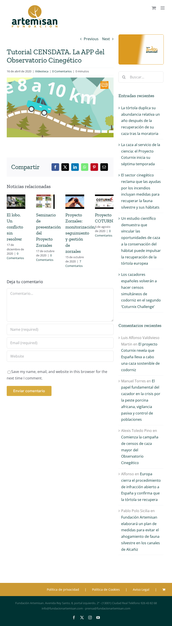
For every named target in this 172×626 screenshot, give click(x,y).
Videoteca (41, 71)
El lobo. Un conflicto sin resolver (15, 227)
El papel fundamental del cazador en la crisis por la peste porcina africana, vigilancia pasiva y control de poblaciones (140, 400)
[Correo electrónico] (104, 167)
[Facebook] (55, 167)
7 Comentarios (74, 263)
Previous (91, 38)
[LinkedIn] (75, 167)
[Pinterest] (94, 167)
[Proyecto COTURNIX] (104, 197)
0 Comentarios (62, 71)
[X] (65, 167)
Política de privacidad (63, 589)
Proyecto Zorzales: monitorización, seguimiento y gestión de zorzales (80, 233)
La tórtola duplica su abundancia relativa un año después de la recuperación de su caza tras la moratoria (140, 120)
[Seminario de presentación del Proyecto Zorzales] (45, 197)
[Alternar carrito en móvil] (154, 8)
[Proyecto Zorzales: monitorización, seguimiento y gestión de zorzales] (74, 197)
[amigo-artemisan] (141, 36)
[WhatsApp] (84, 167)
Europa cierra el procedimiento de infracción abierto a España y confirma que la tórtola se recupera (141, 486)
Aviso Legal (141, 589)
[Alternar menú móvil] (163, 8)
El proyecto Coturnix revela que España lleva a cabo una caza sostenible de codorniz (140, 357)
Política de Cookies (106, 589)
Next (106, 38)
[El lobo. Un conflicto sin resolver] (16, 197)
